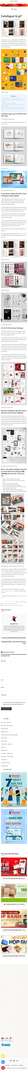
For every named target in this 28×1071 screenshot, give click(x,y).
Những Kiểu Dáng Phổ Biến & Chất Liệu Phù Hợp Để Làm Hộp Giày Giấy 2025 (14, 956)
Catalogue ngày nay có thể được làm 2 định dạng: (12, 98)
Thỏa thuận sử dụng (6, 1027)
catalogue (21, 605)
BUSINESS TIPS (4, 732)
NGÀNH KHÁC (4, 750)
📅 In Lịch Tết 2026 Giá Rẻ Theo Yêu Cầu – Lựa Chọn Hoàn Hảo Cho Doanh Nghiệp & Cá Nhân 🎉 (14, 878)
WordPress (24, 1068)
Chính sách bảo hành (7, 1025)
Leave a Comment (13, 604)
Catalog (9, 40)
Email (2, 687)
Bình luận (3, 661)
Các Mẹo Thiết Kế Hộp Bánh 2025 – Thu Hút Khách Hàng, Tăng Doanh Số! (14, 930)
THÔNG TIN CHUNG (5, 763)
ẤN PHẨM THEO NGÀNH (7, 725)
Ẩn (16, 96)
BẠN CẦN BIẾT (10, 605)
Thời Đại (23, 233)
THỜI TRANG (4, 759)
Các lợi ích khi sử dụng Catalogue (8, 103)
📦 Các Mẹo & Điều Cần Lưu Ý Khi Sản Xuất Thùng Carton (14, 904)
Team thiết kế (7, 471)
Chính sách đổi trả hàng (7, 1029)
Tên (2, 680)
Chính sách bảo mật (6, 1031)
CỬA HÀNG (7, 1065)
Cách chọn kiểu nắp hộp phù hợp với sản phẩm (14, 638)
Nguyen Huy (14, 624)
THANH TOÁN (14, 1065)
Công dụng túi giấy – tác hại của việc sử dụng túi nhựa (13, 642)
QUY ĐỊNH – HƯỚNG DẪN (7, 756)
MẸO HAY (4, 605)
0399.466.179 (5, 591)
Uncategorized (4, 766)
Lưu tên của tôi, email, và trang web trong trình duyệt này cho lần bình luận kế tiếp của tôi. (14, 703)
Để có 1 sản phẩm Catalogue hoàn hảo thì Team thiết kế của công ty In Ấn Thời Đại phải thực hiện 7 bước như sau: (13, 109)
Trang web (3, 695)
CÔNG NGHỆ (4, 738)
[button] (14, 9)
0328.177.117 (12, 591)
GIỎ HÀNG (21, 1065)
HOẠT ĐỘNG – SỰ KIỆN (6, 744)
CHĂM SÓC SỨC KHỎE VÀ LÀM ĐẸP (9, 735)
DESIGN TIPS (4, 741)
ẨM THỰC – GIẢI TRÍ (5, 722)
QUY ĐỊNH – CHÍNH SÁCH (7, 753)
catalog (16, 605)
